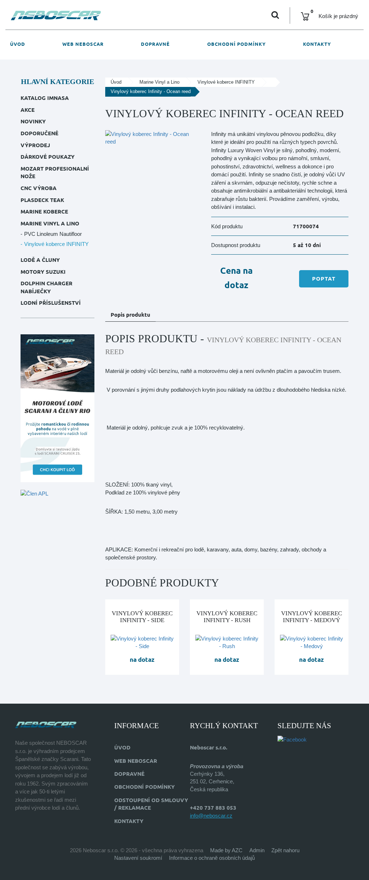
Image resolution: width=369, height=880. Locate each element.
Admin (256, 850)
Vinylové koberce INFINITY (56, 244)
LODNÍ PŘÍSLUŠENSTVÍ (51, 303)
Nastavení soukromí (138, 858)
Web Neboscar (83, 44)
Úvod (17, 44)
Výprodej (35, 145)
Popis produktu (130, 315)
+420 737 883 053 (213, 808)
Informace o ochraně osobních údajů (212, 858)
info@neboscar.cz (211, 816)
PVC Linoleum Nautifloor (53, 234)
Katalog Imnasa (45, 98)
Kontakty (317, 44)
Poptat (323, 279)
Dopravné (155, 44)
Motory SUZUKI (43, 272)
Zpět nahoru (285, 850)
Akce (28, 110)
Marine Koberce (44, 211)
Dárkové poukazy (48, 157)
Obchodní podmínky (236, 44)
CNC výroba (39, 188)
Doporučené (39, 133)
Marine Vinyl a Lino (50, 223)
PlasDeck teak (42, 200)
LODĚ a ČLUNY (40, 260)
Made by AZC (226, 850)
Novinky (33, 121)
